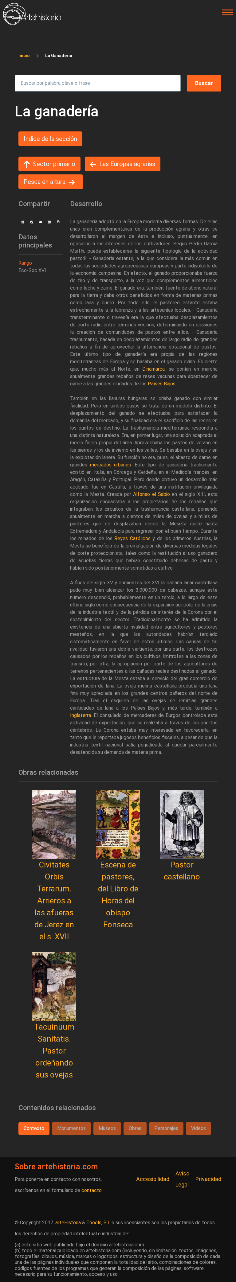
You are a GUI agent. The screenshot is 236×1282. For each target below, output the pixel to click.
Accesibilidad (152, 1179)
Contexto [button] (34, 1128)
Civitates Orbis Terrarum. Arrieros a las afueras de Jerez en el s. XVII (54, 900)
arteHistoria (68, 1222)
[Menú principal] (225, 12)
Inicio (24, 55)
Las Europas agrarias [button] (127, 164)
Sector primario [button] (54, 164)
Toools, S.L (98, 1222)
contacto (91, 1190)
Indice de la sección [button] (50, 138)
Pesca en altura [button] (44, 181)
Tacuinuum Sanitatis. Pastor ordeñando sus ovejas (54, 1050)
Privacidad (208, 1179)
